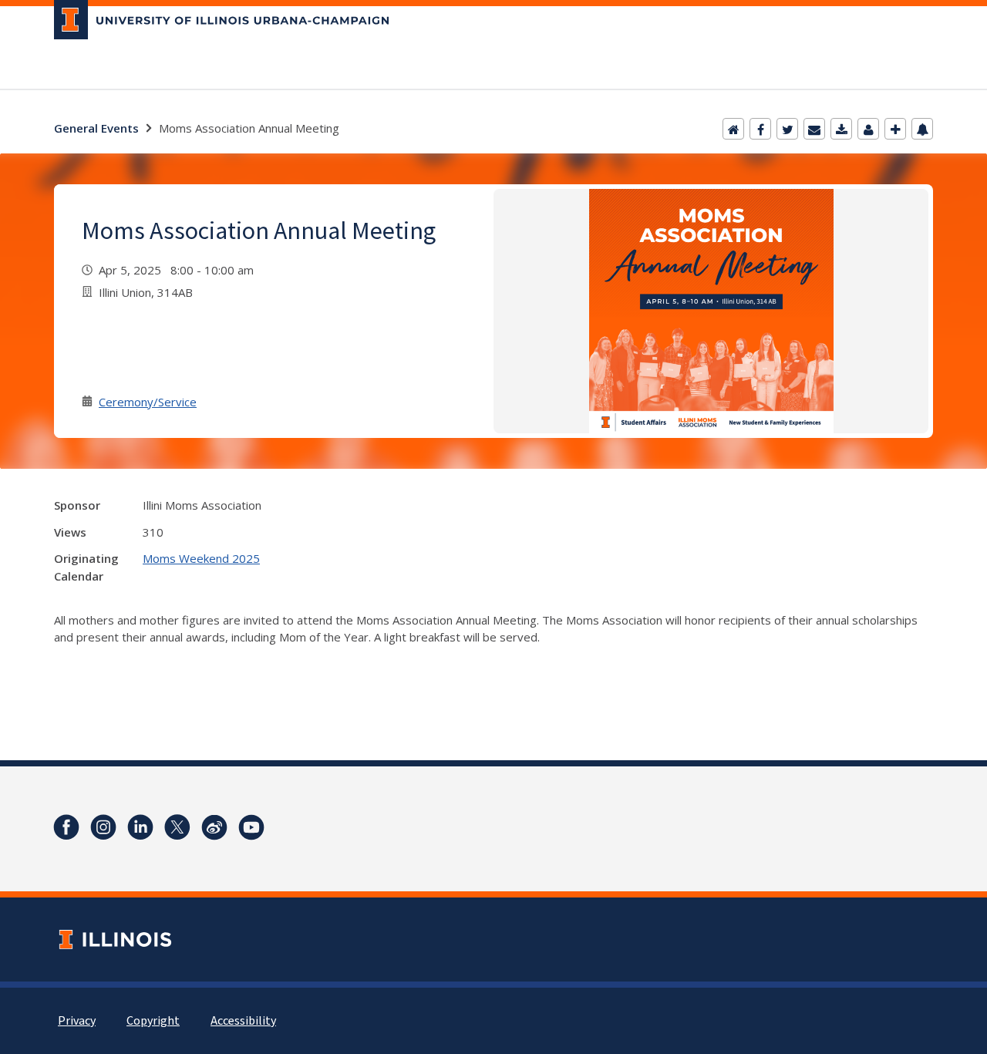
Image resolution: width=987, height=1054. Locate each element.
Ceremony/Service (148, 401)
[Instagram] (103, 827)
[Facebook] (760, 129)
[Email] (814, 129)
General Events (96, 128)
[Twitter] (787, 129)
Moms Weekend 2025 (201, 558)
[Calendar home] (733, 129)
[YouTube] (251, 827)
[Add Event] (895, 129)
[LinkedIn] (140, 827)
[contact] (868, 129)
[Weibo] (214, 827)
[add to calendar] (841, 129)
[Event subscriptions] (922, 129)
